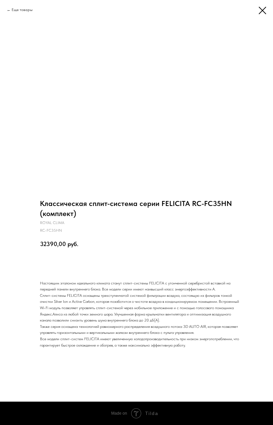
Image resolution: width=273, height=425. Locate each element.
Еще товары (22, 9)
